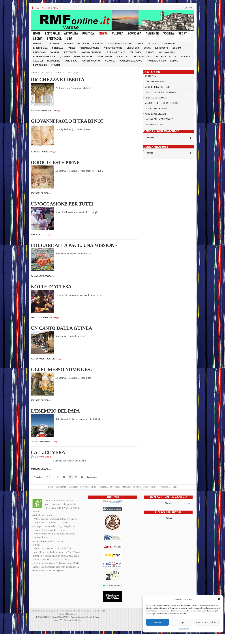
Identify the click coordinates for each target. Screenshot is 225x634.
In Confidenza (40, 48)
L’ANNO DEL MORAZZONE (159, 119)
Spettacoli (54, 38)
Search (189, 8)
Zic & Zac (177, 48)
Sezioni (57, 72)
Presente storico (113, 48)
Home (37, 33)
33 (82, 477)
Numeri (169, 137)
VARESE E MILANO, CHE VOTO (161, 102)
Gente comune (104, 57)
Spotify (60, 570)
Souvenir (55, 52)
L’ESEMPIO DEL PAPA (55, 411)
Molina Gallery (167, 52)
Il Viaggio (98, 44)
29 (58, 477)
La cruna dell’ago (115, 52)
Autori (169, 152)
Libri (70, 38)
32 (76, 477)
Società (168, 33)
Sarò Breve (71, 61)
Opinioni (37, 44)
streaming (42, 541)
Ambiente (152, 33)
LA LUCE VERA (48, 452)
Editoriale (52, 33)
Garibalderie (168, 44)
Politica (88, 33)
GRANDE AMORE (154, 124)
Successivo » (92, 477)
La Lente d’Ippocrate (44, 57)
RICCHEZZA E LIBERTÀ (57, 79)
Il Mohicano (39, 52)
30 (64, 477)
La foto (174, 61)
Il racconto (161, 48)
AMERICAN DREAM (155, 113)
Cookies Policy (183, 628)
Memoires (110, 61)
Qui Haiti (150, 52)
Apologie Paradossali (119, 44)
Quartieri (65, 57)
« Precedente (37, 477)
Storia (37, 38)
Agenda (139, 44)
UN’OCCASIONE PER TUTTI (62, 204)
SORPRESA (150, 76)
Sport (182, 33)
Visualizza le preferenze (207, 622)
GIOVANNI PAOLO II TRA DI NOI (67, 121)
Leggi (58, 110)
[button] (218, 599)
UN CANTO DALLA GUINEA (61, 328)
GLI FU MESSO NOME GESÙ (62, 369)
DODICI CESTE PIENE (55, 162)
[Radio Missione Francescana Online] (112, 20)
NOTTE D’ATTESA (51, 286)
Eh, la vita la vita (143, 57)
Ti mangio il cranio (156, 61)
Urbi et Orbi (133, 48)
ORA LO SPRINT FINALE (157, 108)
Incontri (68, 44)
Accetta (157, 622)
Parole (71, 48)
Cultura (117, 33)
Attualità (71, 33)
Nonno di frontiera (91, 52)
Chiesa (103, 33)
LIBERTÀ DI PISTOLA (156, 97)
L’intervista (70, 52)
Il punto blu (123, 57)
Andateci (38, 61)
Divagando (83, 44)
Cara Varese (52, 44)
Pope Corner (40, 65)
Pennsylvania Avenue (131, 61)
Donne (147, 48)
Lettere (152, 44)
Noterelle (57, 48)
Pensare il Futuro (89, 48)
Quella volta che (83, 57)
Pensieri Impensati (91, 61)
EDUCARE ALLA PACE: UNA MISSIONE (74, 245)
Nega (181, 622)
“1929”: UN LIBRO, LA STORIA (161, 92)
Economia (134, 33)
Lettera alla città (166, 57)
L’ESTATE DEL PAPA (155, 81)
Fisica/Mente (53, 61)
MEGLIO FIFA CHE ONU (157, 86)
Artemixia (185, 57)
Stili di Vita (135, 52)
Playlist (55, 65)
